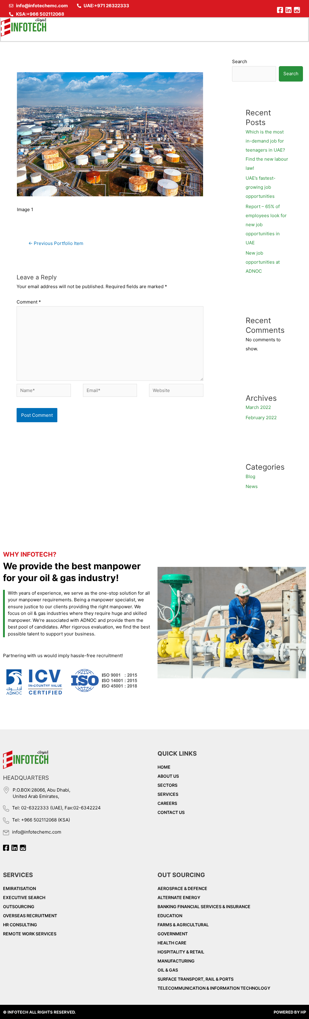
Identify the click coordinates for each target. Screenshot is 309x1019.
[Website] (176, 391)
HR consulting (20, 924)
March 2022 (258, 407)
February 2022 (261, 417)
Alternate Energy (179, 897)
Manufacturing (176, 960)
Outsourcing (18, 906)
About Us (168, 776)
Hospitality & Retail (181, 951)
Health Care (172, 942)
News (252, 486)
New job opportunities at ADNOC (263, 262)
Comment (29, 302)
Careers (167, 803)
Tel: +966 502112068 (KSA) (41, 820)
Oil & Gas (168, 969)
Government (173, 933)
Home (164, 767)
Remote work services (29, 933)
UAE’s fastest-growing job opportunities (261, 187)
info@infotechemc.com (36, 832)
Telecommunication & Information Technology (214, 988)
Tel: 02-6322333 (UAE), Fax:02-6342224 (56, 808)
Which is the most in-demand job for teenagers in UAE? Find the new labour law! (267, 150)
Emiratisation (19, 888)
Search (239, 61)
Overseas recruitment (30, 915)
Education (170, 915)
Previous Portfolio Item (55, 243)
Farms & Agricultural (183, 924)
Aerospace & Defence (182, 888)
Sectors (167, 785)
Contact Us (171, 812)
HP (303, 1012)
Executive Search (24, 897)
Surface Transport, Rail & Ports (196, 979)
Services (168, 794)
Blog (250, 476)
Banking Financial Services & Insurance (204, 906)
